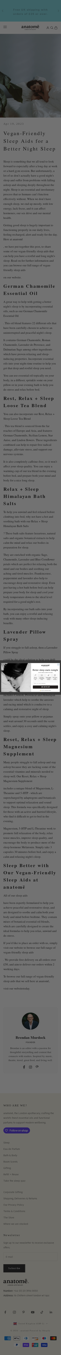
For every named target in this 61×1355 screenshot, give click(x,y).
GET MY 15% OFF (45, 687)
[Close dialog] (58, 664)
